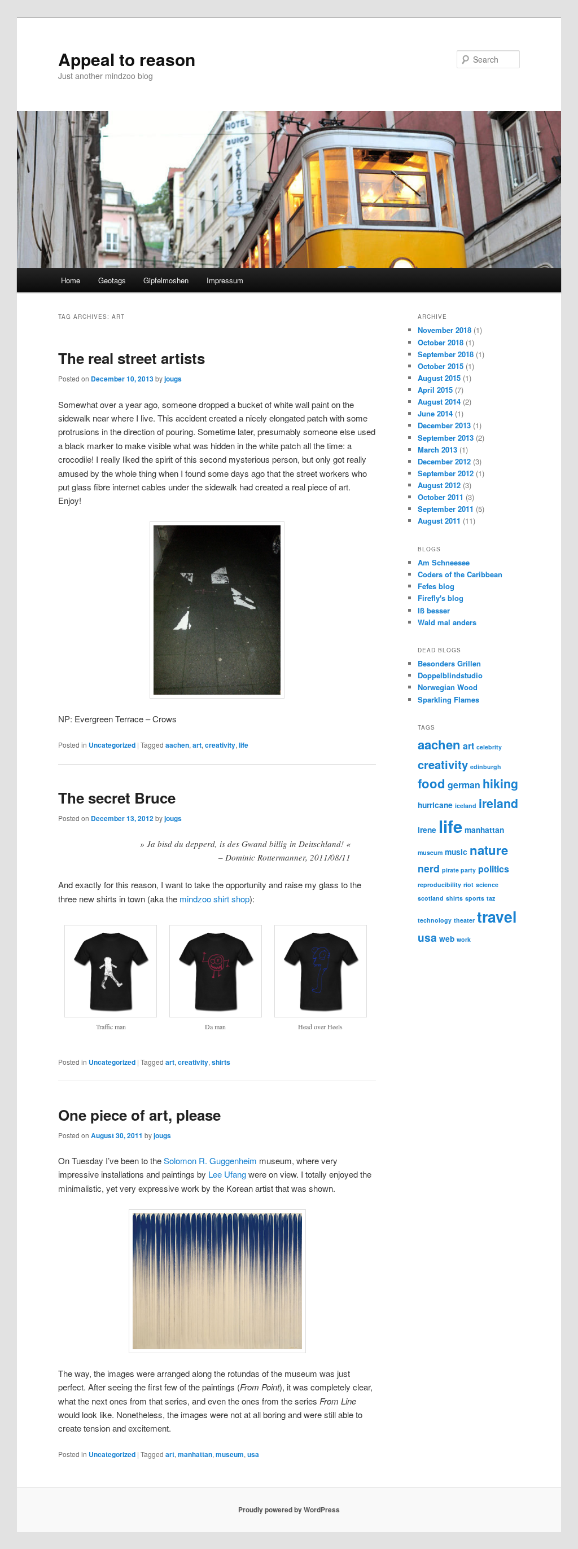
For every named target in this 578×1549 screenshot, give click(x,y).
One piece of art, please (139, 1114)
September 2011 (446, 508)
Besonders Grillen (449, 663)
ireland (498, 803)
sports (474, 898)
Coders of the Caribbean (460, 574)
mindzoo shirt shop (214, 899)
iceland (465, 805)
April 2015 (435, 389)
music (456, 851)
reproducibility (439, 884)
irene (427, 829)
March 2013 (437, 449)
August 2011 (439, 520)
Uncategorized (112, 745)
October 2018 (440, 342)
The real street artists (131, 358)
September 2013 (446, 437)
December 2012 (444, 461)
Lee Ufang (227, 1174)
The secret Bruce (117, 797)
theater (464, 920)
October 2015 (440, 366)
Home (70, 280)
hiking (500, 783)
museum (230, 1454)
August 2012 (439, 485)
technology (435, 920)
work (464, 939)
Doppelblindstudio (450, 675)
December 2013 (444, 425)
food (431, 783)
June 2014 (435, 413)
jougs (173, 379)
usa (253, 1454)
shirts (221, 1062)
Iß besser (434, 610)
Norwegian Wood (448, 687)
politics (493, 868)
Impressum (225, 280)
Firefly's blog (440, 598)
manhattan (195, 1454)
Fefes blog (436, 586)
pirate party (459, 870)
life (243, 745)
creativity (220, 745)
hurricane (435, 804)
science (487, 884)
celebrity (489, 747)
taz (491, 898)
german (464, 784)
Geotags (112, 280)
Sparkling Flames (448, 699)
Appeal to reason (126, 59)
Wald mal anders (447, 622)
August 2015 (439, 377)
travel (496, 916)
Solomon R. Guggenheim (210, 1160)
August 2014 (439, 401)
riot (468, 884)
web (446, 938)
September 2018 (446, 354)
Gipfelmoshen (166, 280)
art (197, 745)
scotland (431, 898)
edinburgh (485, 766)
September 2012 (446, 473)
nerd (429, 868)
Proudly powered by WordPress (289, 1509)
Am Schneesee (444, 562)
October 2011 (440, 497)
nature (489, 850)
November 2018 (444, 329)
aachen (177, 745)
